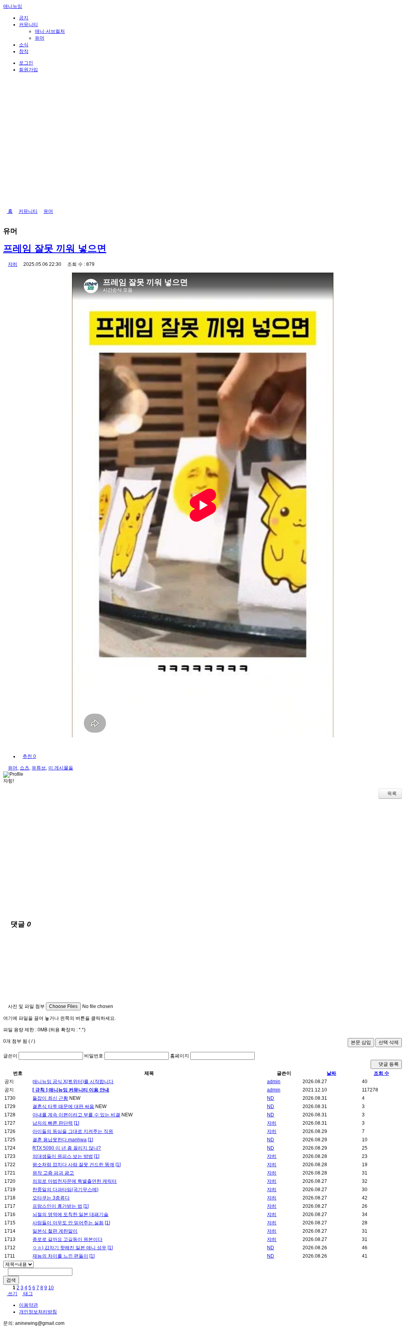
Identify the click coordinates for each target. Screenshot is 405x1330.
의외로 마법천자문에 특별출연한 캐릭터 (74, 1181)
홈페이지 (179, 1056)
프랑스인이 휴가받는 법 (57, 1206)
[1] (76, 1123)
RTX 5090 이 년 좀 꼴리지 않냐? (66, 1148)
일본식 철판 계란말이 (55, 1231)
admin (273, 1081)
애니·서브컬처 (50, 31)
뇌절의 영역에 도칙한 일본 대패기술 (70, 1214)
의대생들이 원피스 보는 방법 (62, 1156)
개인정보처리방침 (38, 1312)
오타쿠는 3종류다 (51, 1198)
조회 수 (381, 1073)
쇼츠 (24, 768)
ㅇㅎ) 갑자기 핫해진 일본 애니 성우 (69, 1247)
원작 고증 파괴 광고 (53, 1173)
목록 (392, 793)
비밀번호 (93, 1056)
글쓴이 (10, 1056)
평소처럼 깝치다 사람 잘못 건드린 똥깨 (73, 1164)
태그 (27, 1293)
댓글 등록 (388, 1064)
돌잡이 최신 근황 (50, 1098)
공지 (23, 18)
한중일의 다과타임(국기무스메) (65, 1189)
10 (51, 1287)
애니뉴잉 (12, 6)
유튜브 (39, 768)
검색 (11, 1280)
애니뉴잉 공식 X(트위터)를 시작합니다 (73, 1081)
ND (270, 1098)
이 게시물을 (60, 768)
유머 (39, 38)
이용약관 (28, 1305)
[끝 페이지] (61, 1287)
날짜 (331, 1073)
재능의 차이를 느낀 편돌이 (60, 1256)
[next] (57, 1287)
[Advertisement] (202, 858)
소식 (23, 44)
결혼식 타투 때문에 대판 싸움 (63, 1106)
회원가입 (28, 69)
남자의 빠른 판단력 (52, 1123)
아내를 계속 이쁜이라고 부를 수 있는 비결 (76, 1115)
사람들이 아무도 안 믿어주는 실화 (68, 1223)
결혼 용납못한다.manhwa (59, 1139)
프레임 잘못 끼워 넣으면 (54, 248)
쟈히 (12, 264)
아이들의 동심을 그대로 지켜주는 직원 (72, 1131)
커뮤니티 (28, 24)
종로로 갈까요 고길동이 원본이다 (67, 1239)
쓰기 (12, 1293)
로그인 (26, 63)
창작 (23, 51)
